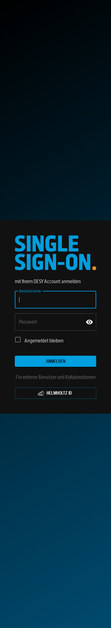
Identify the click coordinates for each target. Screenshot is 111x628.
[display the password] (89, 322)
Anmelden (55, 361)
